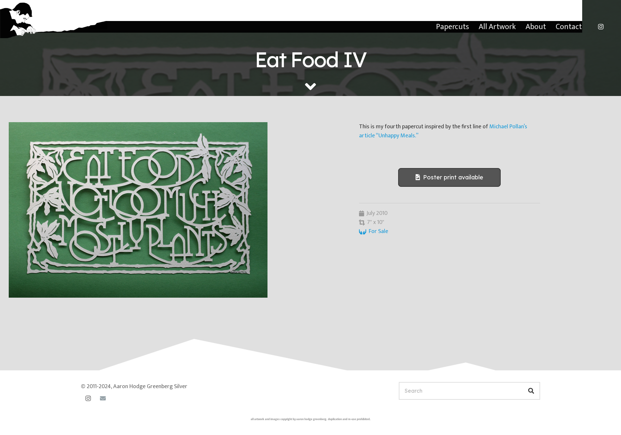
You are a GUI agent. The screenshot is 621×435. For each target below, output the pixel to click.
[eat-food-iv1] (175, 210)
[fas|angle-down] (310, 86)
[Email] (102, 398)
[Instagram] (600, 27)
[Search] (531, 391)
